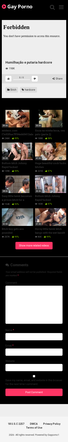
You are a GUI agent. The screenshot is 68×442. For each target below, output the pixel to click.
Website (10, 361)
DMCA (34, 423)
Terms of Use (34, 427)
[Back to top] (61, 434)
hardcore (29, 89)
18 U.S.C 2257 (16, 423)
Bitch (13, 89)
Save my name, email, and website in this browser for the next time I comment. (33, 382)
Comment (11, 282)
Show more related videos (34, 245)
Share (59, 78)
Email (9, 345)
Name (9, 330)
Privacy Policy (51, 423)
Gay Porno (19, 6)
